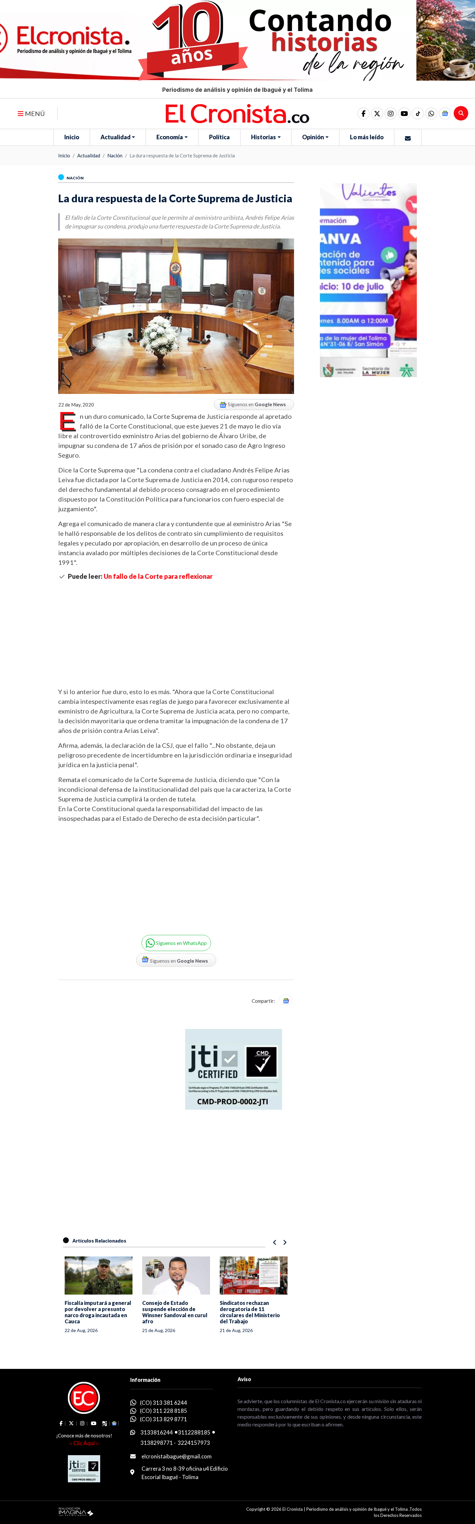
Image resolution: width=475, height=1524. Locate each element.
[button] (431, 113)
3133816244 (157, 1432)
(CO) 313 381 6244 (163, 1402)
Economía (169, 137)
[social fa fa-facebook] (363, 113)
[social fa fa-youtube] (404, 113)
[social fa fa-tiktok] (418, 113)
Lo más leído (367, 137)
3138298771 (157, 1442)
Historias (263, 137)
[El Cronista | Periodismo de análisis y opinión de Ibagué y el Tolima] (237, 113)
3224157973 (194, 1442)
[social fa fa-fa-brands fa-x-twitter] (377, 113)
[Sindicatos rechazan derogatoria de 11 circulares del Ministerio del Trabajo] (254, 1275)
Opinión (313, 137)
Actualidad (115, 137)
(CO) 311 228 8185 (163, 1410)
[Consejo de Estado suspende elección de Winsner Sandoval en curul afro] (176, 1275)
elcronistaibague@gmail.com (177, 1456)
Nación (114, 155)
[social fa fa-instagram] (391, 113)
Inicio (71, 137)
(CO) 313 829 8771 (163, 1419)
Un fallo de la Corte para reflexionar (158, 576)
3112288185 (194, 1432)
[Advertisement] (176, 633)
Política (219, 137)
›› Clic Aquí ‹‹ (84, 1443)
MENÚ (34, 113)
